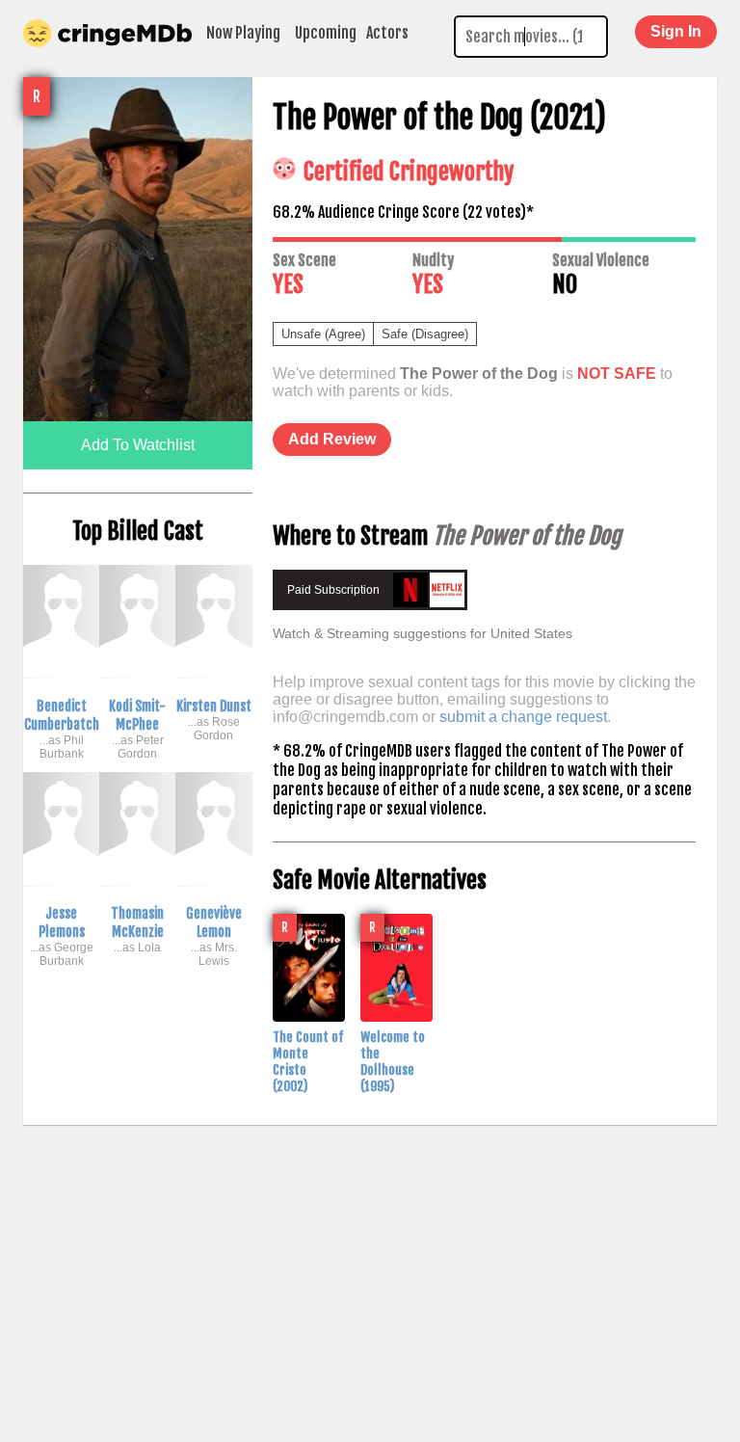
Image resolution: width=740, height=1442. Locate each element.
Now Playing (243, 32)
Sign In (675, 31)
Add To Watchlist (138, 445)
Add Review (332, 439)
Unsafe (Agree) (323, 334)
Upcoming (326, 32)
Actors (387, 32)
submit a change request (523, 716)
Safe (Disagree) (425, 334)
